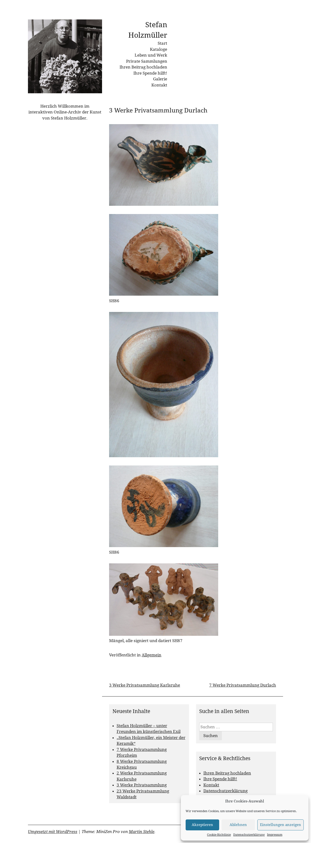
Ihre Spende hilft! (150, 73)
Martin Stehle (141, 831)
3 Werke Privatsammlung (142, 785)
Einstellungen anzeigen (280, 825)
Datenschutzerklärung (249, 834)
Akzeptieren (202, 825)
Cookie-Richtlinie (219, 834)
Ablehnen (238, 825)
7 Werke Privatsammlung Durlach (242, 685)
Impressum (274, 834)
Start (162, 43)
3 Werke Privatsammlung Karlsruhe (144, 685)
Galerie (160, 79)
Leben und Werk (151, 55)
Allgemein (151, 655)
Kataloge (158, 49)
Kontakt (159, 85)
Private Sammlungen (146, 61)
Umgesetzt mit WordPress (52, 831)
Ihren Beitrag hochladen (143, 67)
